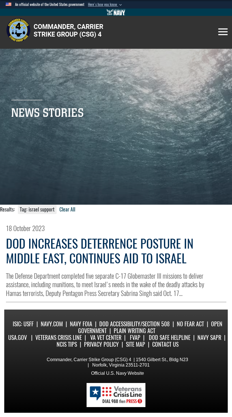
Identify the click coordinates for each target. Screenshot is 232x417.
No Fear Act (190, 324)
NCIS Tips (67, 344)
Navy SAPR (209, 337)
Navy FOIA (81, 324)
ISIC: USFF (23, 324)
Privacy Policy (101, 344)
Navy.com (52, 324)
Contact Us (165, 344)
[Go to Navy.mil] (116, 12)
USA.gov (17, 337)
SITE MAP (135, 344)
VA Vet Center (105, 337)
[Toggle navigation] (223, 32)
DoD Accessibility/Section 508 (134, 324)
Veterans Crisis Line (58, 337)
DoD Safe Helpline (169, 337)
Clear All (67, 209)
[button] (105, 4)
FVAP (135, 337)
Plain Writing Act (134, 331)
